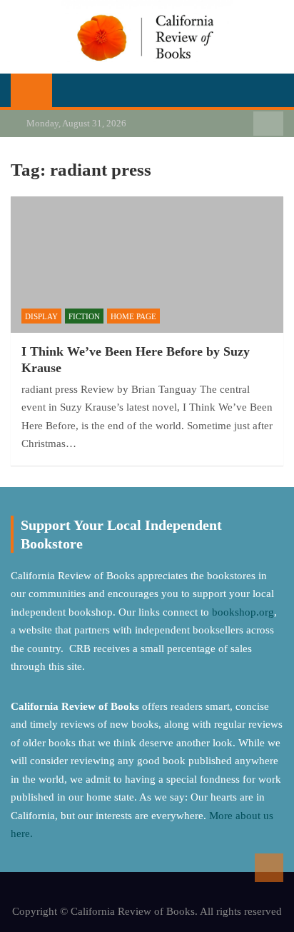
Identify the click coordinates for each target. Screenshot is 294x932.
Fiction (84, 316)
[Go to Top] (269, 867)
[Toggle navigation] (70, 90)
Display (41, 316)
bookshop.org (243, 612)
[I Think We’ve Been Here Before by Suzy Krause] (147, 264)
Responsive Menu (268, 123)
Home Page (133, 316)
